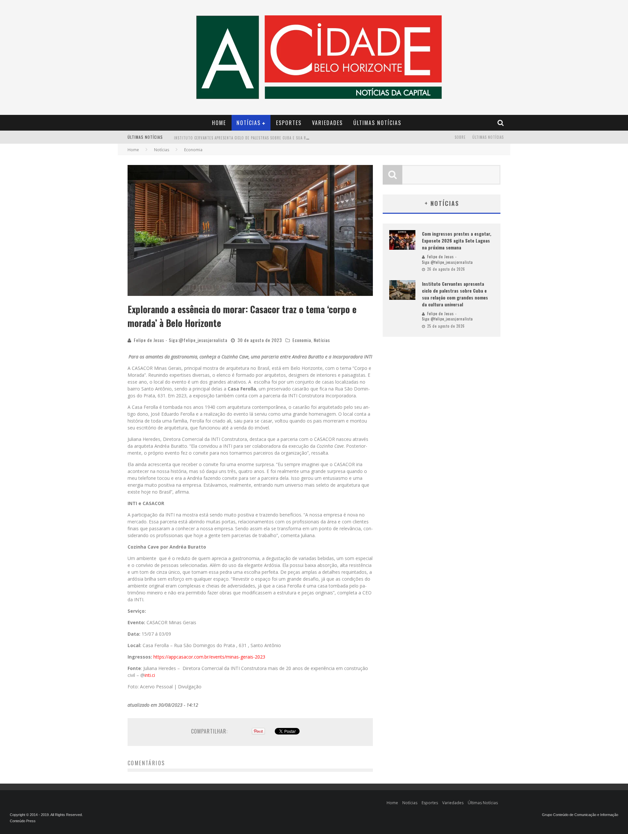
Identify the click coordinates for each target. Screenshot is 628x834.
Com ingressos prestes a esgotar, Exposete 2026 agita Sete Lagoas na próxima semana (456, 240)
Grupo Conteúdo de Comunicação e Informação (580, 815)
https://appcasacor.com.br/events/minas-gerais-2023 (209, 657)
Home (219, 123)
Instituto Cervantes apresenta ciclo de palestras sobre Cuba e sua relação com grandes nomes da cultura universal (286, 137)
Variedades (327, 123)
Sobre (460, 137)
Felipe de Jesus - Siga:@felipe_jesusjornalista (180, 339)
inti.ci (150, 675)
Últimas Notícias (377, 123)
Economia (301, 339)
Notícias (248, 123)
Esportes (289, 123)
